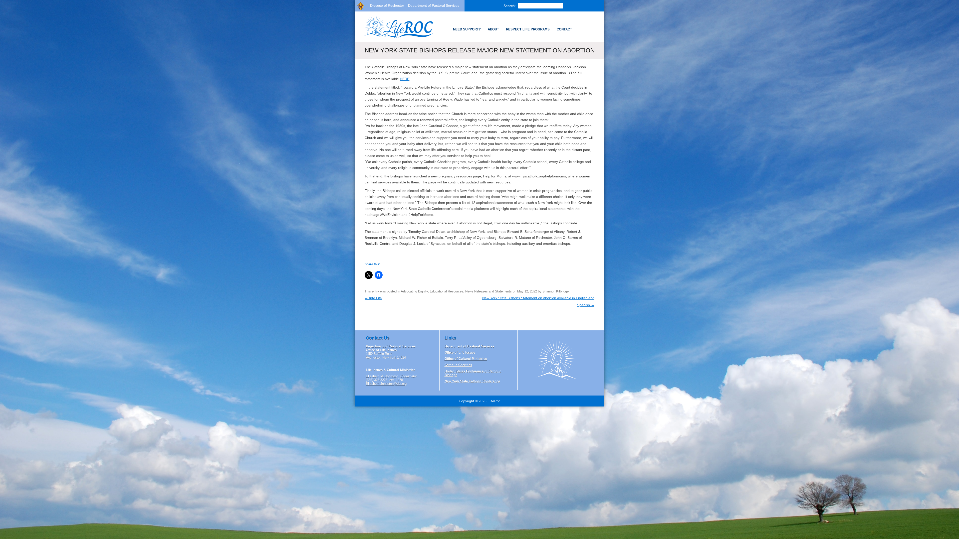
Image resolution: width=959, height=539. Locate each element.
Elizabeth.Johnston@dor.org (386, 384)
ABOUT (493, 29)
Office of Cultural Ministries (466, 359)
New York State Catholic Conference (472, 381)
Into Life (373, 298)
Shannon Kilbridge (555, 291)
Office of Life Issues (460, 352)
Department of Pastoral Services (469, 346)
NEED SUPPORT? (467, 29)
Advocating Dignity (414, 291)
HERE (404, 79)
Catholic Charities (458, 365)
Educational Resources (446, 291)
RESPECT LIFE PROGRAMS (528, 29)
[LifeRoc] (396, 38)
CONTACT (564, 29)
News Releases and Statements (488, 291)
